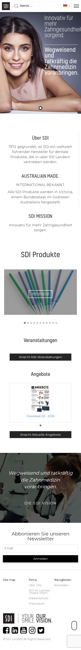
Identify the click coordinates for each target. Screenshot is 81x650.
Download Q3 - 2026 (40, 416)
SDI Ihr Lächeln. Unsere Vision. (40, 591)
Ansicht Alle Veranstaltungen (40, 357)
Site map (9, 580)
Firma (33, 580)
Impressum (37, 603)
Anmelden (61, 585)
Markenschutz (38, 598)
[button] (24, 323)
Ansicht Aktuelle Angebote (40, 434)
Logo (6, 6)
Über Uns (35, 585)
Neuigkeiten (62, 580)
